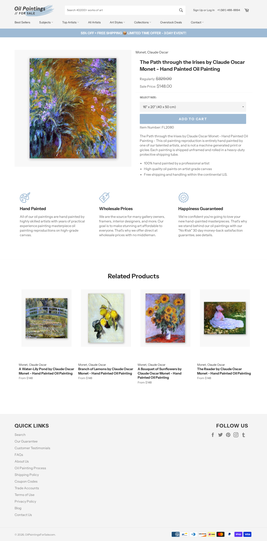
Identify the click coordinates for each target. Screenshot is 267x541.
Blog (18, 508)
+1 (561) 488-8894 (228, 10)
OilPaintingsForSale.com (40, 534)
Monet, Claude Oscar (152, 52)
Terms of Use (24, 495)
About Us (22, 461)
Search (20, 435)
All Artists (94, 22)
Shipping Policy (27, 475)
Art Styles (116, 22)
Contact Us (23, 515)
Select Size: (148, 97)
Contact (196, 22)
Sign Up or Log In (204, 10)
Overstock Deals (171, 22)
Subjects (45, 22)
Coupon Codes (26, 481)
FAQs (19, 455)
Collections (141, 22)
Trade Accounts (27, 488)
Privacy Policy (25, 501)
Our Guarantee (26, 441)
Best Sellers (22, 22)
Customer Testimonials (32, 448)
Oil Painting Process (30, 468)
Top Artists (69, 22)
